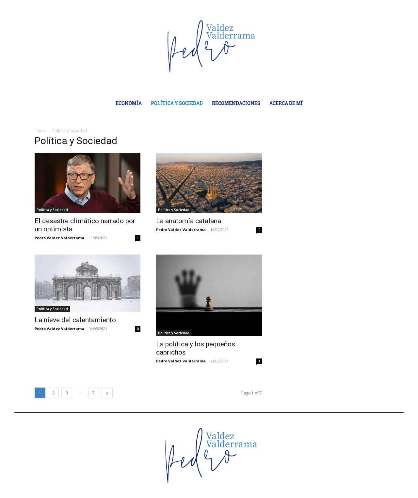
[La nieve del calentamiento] (87, 283)
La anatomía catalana (188, 221)
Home (40, 131)
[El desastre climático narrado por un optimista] (87, 183)
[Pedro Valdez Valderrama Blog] (209, 46)
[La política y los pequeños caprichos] (209, 295)
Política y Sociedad (52, 209)
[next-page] (107, 393)
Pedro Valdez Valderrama (59, 237)
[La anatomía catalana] (209, 183)
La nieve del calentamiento (75, 320)
